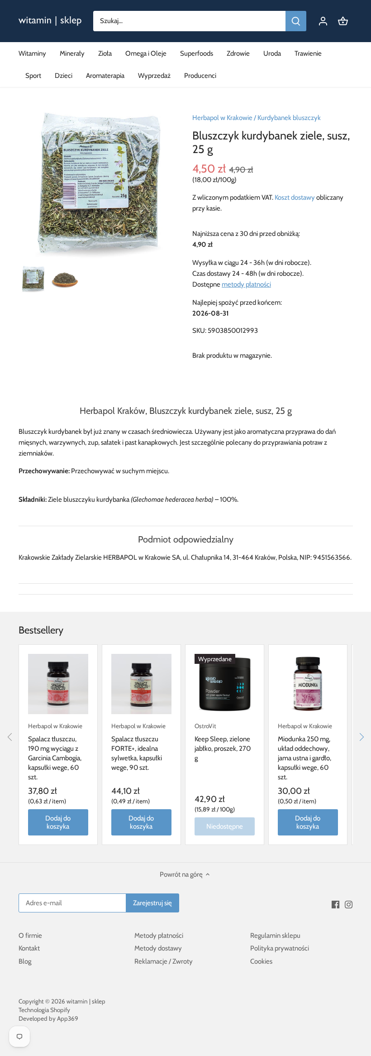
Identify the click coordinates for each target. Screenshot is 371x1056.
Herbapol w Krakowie (222, 118)
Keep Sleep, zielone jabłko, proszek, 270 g (223, 742)
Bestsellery (41, 630)
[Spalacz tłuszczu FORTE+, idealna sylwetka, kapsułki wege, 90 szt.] (141, 684)
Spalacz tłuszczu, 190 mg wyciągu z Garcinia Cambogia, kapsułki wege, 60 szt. (55, 751)
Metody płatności (158, 935)
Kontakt (29, 948)
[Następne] (361, 737)
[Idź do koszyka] (343, 21)
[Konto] (323, 21)
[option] (33, 278)
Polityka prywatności (279, 948)
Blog (25, 961)
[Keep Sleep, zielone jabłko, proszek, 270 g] (225, 684)
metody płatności (246, 284)
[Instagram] (348, 904)
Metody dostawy (158, 948)
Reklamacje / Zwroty (163, 961)
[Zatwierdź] (295, 21)
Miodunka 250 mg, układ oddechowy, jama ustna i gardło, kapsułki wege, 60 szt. (305, 751)
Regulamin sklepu (275, 935)
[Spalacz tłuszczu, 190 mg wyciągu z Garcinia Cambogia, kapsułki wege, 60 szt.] (58, 684)
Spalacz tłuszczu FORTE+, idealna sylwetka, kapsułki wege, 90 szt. (138, 747)
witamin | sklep (86, 1001)
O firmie (30, 935)
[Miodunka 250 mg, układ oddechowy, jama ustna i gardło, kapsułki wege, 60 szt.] (308, 684)
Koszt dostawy (295, 197)
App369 (67, 1018)
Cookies (261, 961)
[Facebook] (335, 904)
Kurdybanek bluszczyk (289, 118)
